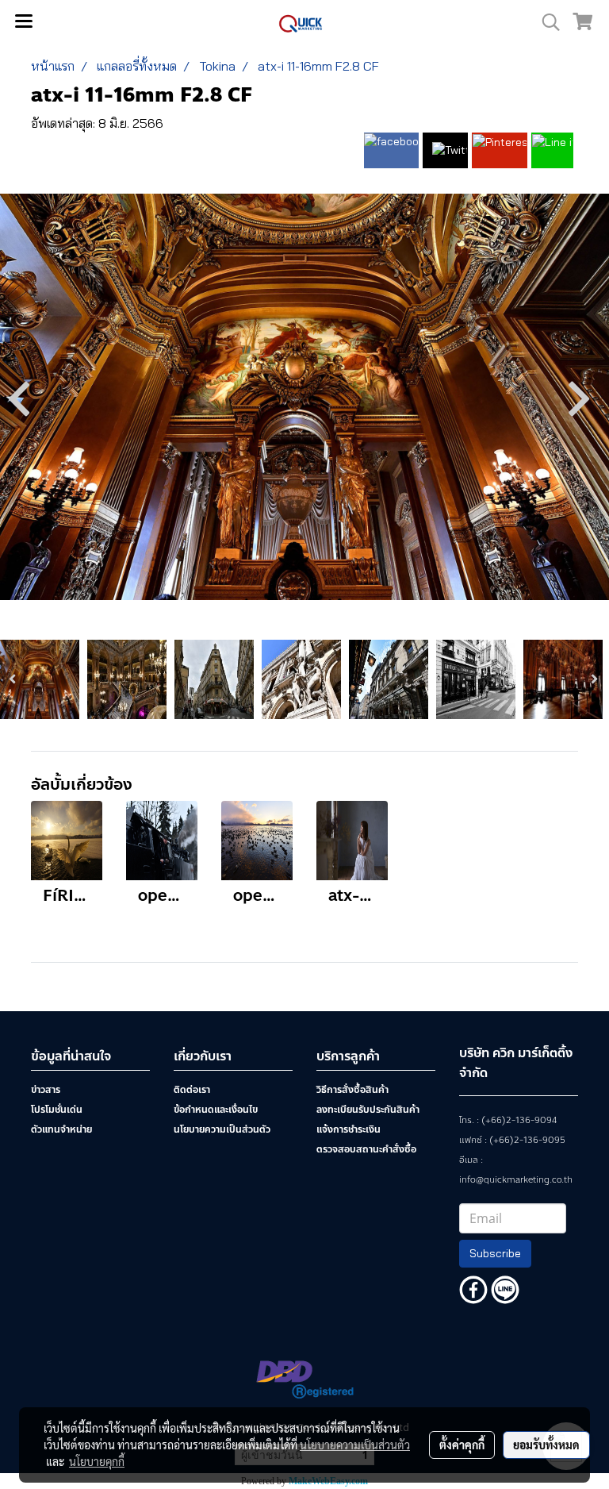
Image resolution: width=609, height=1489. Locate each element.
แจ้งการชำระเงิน (348, 1129)
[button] (545, 22)
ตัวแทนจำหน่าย (61, 1129)
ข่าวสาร (45, 1090)
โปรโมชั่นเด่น (56, 1109)
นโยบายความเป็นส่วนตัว (222, 1129)
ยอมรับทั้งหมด (546, 1444)
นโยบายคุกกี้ (96, 1461)
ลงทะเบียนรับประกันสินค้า (367, 1109)
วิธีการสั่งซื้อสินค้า (352, 1090)
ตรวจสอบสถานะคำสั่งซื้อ (366, 1149)
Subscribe (495, 1253)
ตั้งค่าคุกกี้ (462, 1444)
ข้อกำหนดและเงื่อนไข (216, 1109)
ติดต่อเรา (192, 1090)
